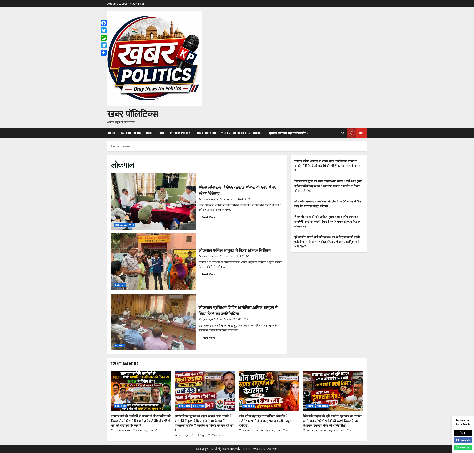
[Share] (103, 52)
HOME (149, 133)
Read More (210, 217)
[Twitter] (103, 30)
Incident (119, 285)
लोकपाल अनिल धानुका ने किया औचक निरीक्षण (153, 261)
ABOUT (111, 133)
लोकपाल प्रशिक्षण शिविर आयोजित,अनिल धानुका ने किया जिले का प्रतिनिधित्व (153, 322)
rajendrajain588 (209, 198)
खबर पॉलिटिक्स (132, 113)
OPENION (184, 406)
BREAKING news (131, 133)
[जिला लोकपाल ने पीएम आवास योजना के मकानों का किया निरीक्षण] (153, 201)
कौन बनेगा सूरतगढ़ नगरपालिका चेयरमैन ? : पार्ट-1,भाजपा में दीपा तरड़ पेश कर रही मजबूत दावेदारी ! (327, 203)
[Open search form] (342, 133)
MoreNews (250, 449)
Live (361, 132)
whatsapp (465, 447)
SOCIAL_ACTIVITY (124, 224)
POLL (161, 133)
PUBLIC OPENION (206, 133)
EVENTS (119, 345)
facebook (465, 440)
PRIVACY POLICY (180, 133)
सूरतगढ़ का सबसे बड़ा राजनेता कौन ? (288, 133)
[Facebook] (103, 23)
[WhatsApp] (103, 38)
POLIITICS (120, 406)
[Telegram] (103, 45)
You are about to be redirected (242, 133)
